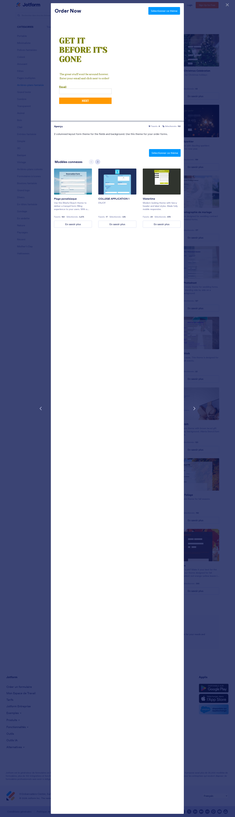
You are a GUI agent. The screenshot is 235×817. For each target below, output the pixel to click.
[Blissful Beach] (73, 182)
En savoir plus (73, 224)
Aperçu (58, 126)
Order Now (68, 11)
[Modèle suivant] (194, 408)
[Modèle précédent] (41, 408)
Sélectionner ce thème (164, 10)
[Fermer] (227, 4)
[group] (73, 198)
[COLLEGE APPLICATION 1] (117, 182)
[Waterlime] (162, 182)
